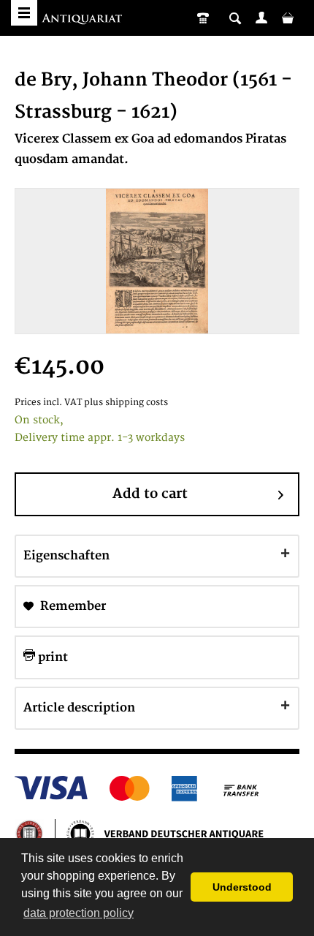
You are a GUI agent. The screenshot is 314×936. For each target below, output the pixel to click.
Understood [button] (242, 887)
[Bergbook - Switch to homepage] (84, 20)
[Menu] (24, 13)
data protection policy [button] (78, 913)
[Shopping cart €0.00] (287, 17)
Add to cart (150, 494)
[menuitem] (261, 17)
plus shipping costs (126, 402)
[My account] (261, 17)
